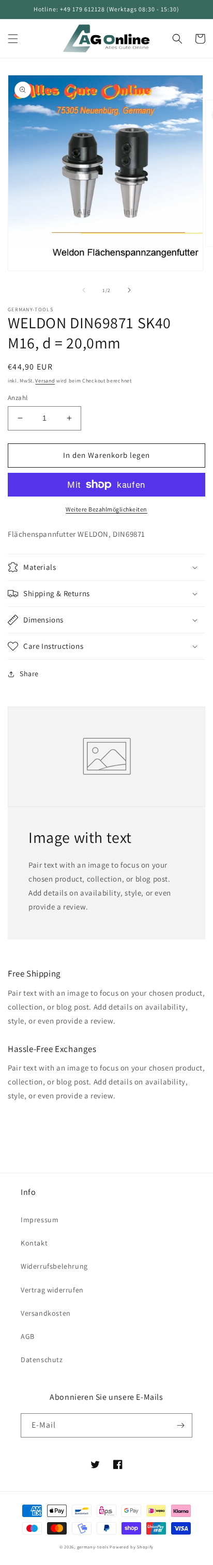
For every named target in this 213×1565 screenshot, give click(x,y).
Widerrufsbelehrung (54, 1266)
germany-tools (93, 1547)
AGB (28, 1336)
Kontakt (34, 1243)
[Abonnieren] (180, 1425)
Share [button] (29, 673)
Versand (45, 380)
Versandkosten (46, 1313)
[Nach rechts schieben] (129, 290)
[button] (13, 38)
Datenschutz (42, 1359)
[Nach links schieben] (83, 290)
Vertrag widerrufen (52, 1290)
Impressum (39, 1219)
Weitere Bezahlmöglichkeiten (106, 509)
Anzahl (17, 397)
